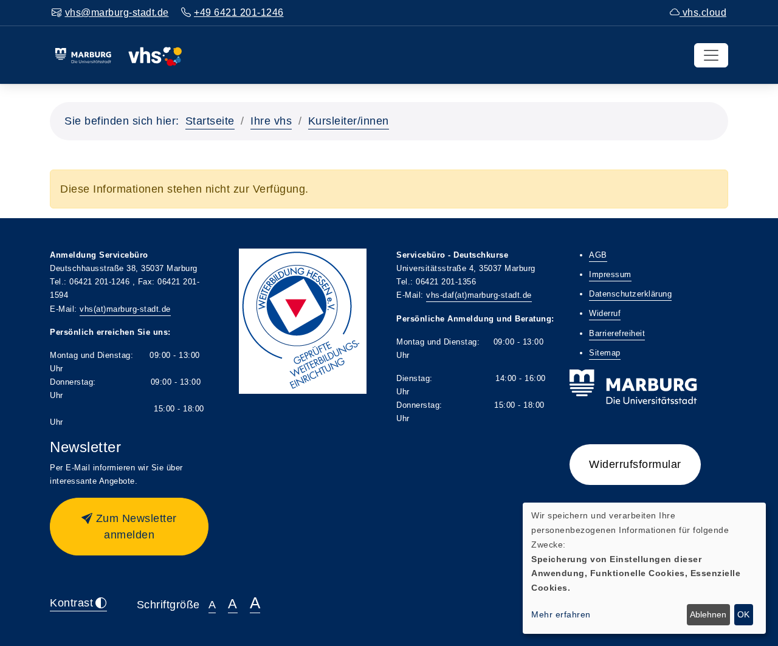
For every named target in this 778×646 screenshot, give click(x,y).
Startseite (210, 121)
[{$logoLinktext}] (118, 54)
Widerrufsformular (635, 464)
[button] (129, 526)
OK (743, 614)
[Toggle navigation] (711, 55)
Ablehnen (708, 614)
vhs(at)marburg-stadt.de (125, 309)
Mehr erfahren (561, 614)
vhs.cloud (703, 12)
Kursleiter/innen (348, 121)
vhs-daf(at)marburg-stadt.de (479, 295)
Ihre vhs (271, 121)
